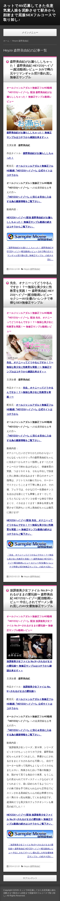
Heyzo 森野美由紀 (32, 269)
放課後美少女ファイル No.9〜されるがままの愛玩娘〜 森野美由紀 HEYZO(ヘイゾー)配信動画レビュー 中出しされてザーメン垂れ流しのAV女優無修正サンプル (31, 598)
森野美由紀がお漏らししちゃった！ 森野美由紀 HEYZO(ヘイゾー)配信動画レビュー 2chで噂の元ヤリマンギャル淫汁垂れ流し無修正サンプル (31, 69)
